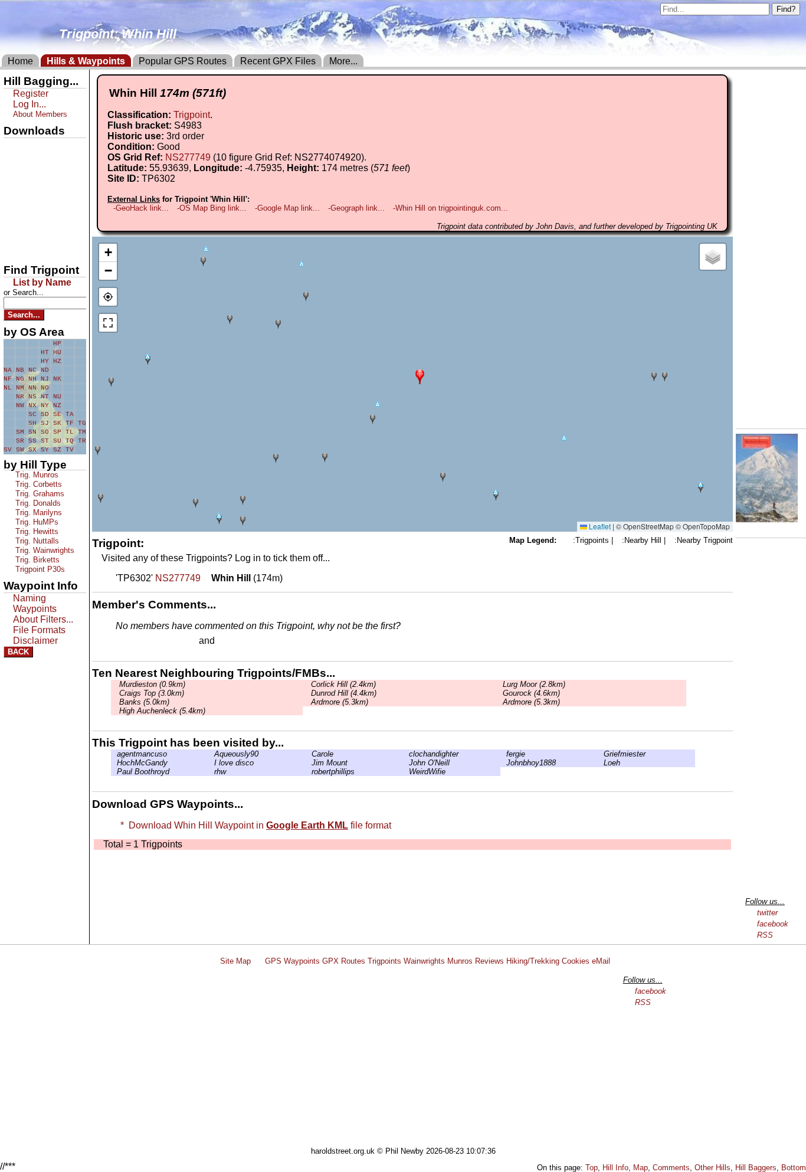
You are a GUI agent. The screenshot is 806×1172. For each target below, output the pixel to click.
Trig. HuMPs (35, 522)
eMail (601, 961)
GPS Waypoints (292, 961)
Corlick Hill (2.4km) (342, 684)
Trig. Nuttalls (36, 540)
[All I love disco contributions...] (211, 762)
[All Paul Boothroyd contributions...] (114, 771)
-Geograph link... (356, 208)
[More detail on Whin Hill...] (206, 578)
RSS (765, 935)
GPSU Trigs (30, 188)
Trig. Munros (35, 474)
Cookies (575, 961)
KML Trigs (27, 208)
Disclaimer (35, 641)
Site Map (235, 961)
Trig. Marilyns (37, 512)
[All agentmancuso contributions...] (114, 753)
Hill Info (615, 1167)
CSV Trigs (27, 248)
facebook (772, 923)
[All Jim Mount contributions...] (309, 762)
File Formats (39, 630)
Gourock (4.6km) (530, 693)
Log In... (241, 641)
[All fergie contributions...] (503, 753)
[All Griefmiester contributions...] (601, 753)
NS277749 (188, 157)
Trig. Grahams (38, 493)
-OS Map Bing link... (212, 208)
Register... (145, 641)
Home (20, 61)
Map (640, 1167)
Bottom (793, 1167)
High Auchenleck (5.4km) (161, 710)
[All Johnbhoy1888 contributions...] (503, 762)
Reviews (489, 961)
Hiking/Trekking (532, 961)
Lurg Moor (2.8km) (532, 684)
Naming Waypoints (35, 603)
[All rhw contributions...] (211, 771)
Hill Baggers (755, 1167)
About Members (40, 114)
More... (343, 61)
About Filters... (43, 619)
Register (30, 94)
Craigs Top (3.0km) (150, 693)
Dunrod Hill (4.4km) (342, 693)
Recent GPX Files (278, 61)
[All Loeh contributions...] (601, 762)
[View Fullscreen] (108, 323)
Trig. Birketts (36, 559)
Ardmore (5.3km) (338, 702)
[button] (420, 375)
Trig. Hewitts (35, 531)
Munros (460, 961)
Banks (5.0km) (143, 702)
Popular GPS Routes (183, 61)
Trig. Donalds (37, 503)
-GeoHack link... (141, 208)
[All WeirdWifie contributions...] (406, 771)
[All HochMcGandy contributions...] (114, 762)
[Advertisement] (408, 1058)
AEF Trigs (27, 228)
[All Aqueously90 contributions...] (211, 753)
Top (591, 1167)
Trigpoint (191, 115)
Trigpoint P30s (39, 569)
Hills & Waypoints (86, 61)
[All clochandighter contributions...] (406, 753)
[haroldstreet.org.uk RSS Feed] (258, 961)
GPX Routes (343, 961)
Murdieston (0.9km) (151, 684)
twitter (767, 912)
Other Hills (712, 1167)
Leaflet (599, 526)
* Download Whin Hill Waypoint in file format (253, 825)
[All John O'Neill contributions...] (406, 762)
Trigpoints (384, 961)
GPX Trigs (27, 148)
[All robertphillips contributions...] (309, 771)
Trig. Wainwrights (43, 550)
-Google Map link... (287, 208)
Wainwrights (424, 961)
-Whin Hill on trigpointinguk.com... (450, 208)
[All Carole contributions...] (309, 753)
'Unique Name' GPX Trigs (37, 169)
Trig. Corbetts (37, 484)
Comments (671, 1167)
